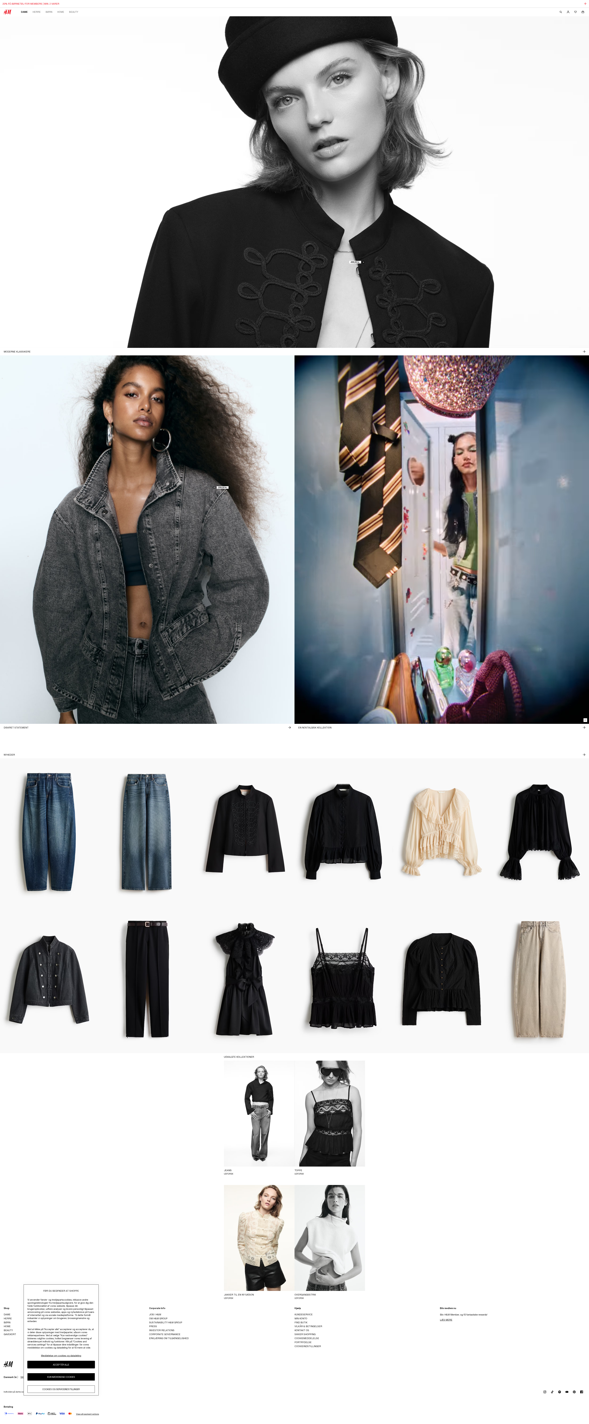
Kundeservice (303, 1314)
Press (153, 1326)
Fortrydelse (303, 1342)
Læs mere (446, 1320)
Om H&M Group (158, 1318)
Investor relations (161, 1330)
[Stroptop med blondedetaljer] (343, 979)
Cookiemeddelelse (306, 1338)
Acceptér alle (61, 1364)
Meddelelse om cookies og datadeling (61, 1355)
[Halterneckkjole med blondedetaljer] (245, 979)
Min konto (300, 1318)
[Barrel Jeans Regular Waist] (49, 832)
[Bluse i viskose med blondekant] (540, 832)
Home (60, 12)
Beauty (73, 12)
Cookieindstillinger (307, 1346)
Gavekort (10, 1334)
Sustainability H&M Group (165, 1322)
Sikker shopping (305, 1334)
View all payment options (87, 1414)
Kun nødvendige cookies (61, 1377)
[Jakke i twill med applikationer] (245, 832)
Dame (24, 12)
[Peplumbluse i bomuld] (343, 832)
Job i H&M (155, 1314)
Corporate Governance (164, 1334)
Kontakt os (301, 1330)
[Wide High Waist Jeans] (147, 832)
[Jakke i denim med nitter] (49, 979)
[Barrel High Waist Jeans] (540, 979)
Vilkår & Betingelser (308, 1326)
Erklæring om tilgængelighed (169, 1338)
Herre (37, 12)
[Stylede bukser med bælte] (147, 979)
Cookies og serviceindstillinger (61, 1389)
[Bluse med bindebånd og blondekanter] (442, 832)
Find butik (300, 1322)
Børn (49, 12)
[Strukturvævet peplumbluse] (442, 979)
